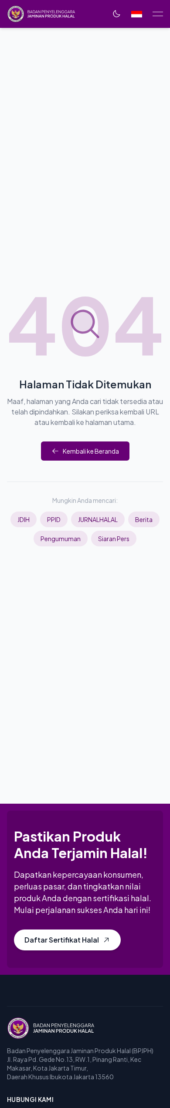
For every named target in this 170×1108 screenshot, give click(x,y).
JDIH (23, 519)
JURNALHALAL (98, 519)
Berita (144, 519)
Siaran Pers (113, 538)
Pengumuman (61, 538)
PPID (54, 519)
